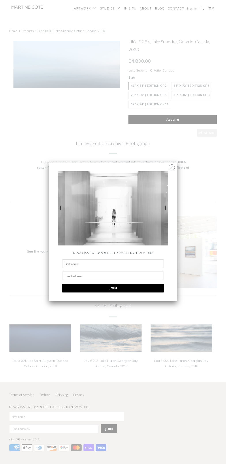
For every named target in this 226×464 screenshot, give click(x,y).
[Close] (172, 166)
